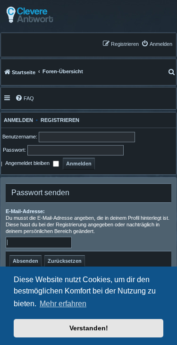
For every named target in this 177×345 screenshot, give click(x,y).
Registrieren (60, 120)
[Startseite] (53, 15)
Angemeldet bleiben (28, 163)
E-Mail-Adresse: (25, 211)
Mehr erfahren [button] (63, 304)
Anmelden (17, 120)
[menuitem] (156, 43)
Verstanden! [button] (88, 328)
